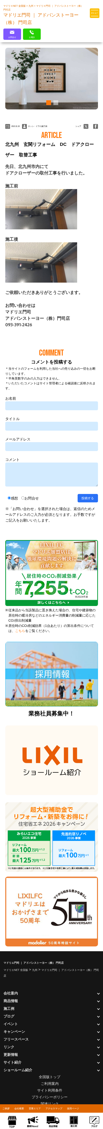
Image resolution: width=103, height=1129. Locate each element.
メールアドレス (17, 439)
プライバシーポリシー (50, 1097)
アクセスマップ (54, 1108)
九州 (31, 6)
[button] (48, 103)
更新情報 (11, 1054)
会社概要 (19, 1108)
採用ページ (73, 1108)
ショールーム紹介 (18, 1070)
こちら (20, 631)
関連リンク (50, 1104)
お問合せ (31, 498)
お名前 (10, 398)
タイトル (12, 419)
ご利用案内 (50, 1083)
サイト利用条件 (49, 1090)
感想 (14, 498)
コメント (12, 460)
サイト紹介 (13, 1062)
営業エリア (35, 1108)
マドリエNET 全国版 (14, 6)
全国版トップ (49, 1077)
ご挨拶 (6, 1108)
